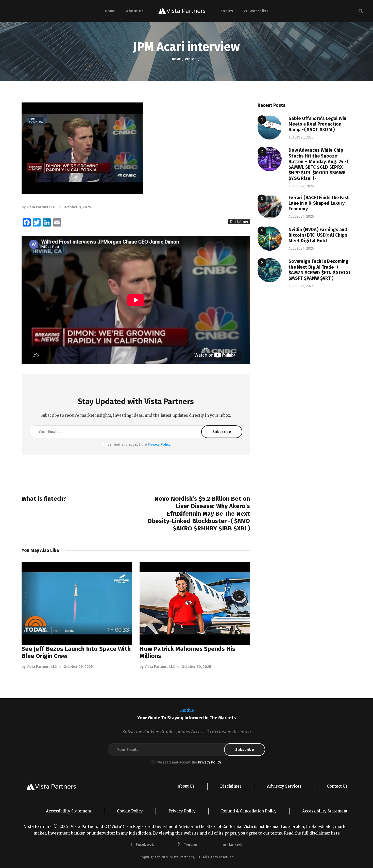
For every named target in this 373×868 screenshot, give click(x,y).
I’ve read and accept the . (189, 762)
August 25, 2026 (301, 137)
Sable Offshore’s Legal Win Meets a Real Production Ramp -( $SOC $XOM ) (318, 124)
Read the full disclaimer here (312, 833)
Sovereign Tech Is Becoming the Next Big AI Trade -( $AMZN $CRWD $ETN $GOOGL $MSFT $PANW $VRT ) (320, 269)
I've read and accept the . (138, 444)
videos (191, 59)
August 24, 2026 (301, 186)
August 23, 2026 (301, 286)
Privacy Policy (159, 444)
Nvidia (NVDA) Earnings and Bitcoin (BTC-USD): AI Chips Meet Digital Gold (318, 235)
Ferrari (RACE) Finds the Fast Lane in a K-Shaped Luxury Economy (319, 203)
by (39, 207)
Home (176, 59)
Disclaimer (239, 221)
